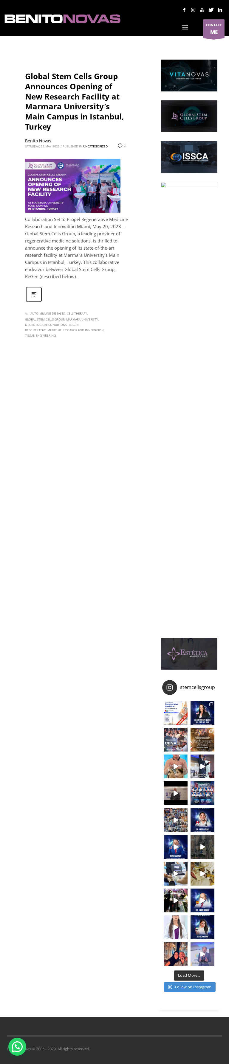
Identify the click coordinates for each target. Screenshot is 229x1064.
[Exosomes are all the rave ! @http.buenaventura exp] (176, 766)
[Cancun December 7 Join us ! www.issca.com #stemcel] (176, 740)
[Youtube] (202, 9)
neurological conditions (46, 325)
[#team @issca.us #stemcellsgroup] (176, 847)
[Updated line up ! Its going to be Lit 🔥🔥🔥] (202, 793)
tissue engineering (40, 335)
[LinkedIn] (220, 9)
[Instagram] (193, 9)
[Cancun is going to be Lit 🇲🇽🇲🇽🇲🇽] (202, 740)
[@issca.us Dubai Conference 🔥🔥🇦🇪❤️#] (176, 713)
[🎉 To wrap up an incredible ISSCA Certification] (202, 874)
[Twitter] (211, 9)
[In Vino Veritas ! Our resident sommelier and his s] (202, 766)
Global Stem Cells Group (44, 319)
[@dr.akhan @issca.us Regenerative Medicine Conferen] (202, 820)
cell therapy (77, 313)
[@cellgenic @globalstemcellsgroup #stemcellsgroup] (176, 927)
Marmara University (82, 319)
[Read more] (34, 301)
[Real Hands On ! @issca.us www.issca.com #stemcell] (176, 874)
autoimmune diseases (47, 313)
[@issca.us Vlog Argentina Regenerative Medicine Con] (176, 793)
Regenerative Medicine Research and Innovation (64, 330)
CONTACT (214, 29)
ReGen (74, 325)
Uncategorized (95, 146)
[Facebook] (184, 9)
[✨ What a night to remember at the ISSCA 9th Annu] (176, 900)
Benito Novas (38, 141)
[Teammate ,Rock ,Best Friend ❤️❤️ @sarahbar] (176, 954)
